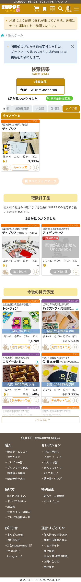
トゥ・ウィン (10, 308)
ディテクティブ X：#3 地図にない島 (59, 308)
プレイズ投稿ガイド (18, 517)
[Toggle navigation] (76, 9)
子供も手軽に (51, 451)
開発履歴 (49, 566)
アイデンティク (52, 233)
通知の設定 (13, 540)
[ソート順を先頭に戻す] (4, 108)
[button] (59, 98)
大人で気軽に (51, 462)
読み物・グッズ (53, 478)
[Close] (72, 46)
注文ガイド (13, 457)
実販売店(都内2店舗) (56, 556)
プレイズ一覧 (15, 462)
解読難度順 (22, 108)
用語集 (11, 506)
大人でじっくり (53, 467)
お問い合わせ (51, 561)
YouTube (12, 550)
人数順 (40, 108)
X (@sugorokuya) (18, 545)
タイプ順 (71, 108)
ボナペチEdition (16, 501)
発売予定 (17, 347)
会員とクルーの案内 (18, 512)
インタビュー (51, 501)
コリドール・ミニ (14, 362)
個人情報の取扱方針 (55, 534)
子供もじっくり (53, 457)
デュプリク (9, 128)
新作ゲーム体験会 (54, 496)
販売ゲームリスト (17, 451)
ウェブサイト (51, 545)
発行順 (55, 108)
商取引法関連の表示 (55, 540)
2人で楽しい (51, 473)
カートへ (18, 167)
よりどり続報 (15, 534)
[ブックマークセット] (44, 8)
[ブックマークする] (36, 168)
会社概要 (49, 550)
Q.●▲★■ (50, 362)
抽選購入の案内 (16, 473)
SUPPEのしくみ (16, 496)
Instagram (13, 556)
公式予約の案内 (16, 478)
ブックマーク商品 (17, 467)
